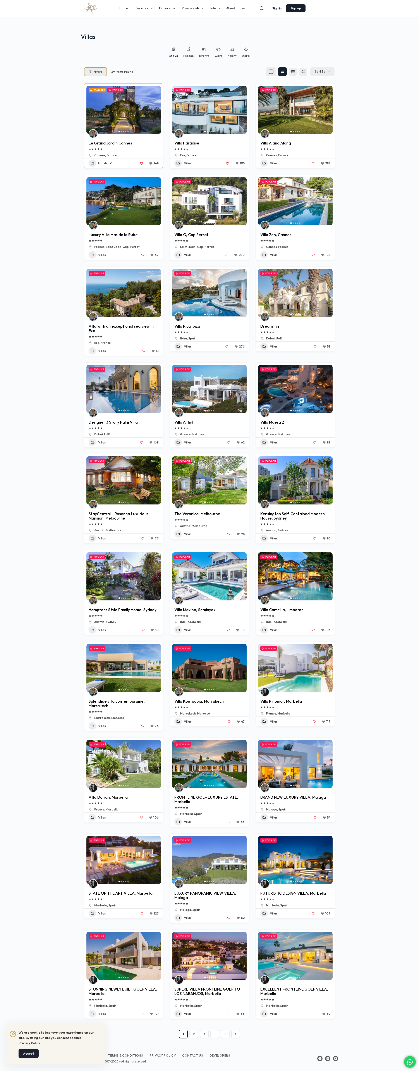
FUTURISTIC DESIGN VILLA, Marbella (293, 893)
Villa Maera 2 (272, 422)
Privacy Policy (29, 1043)
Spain (192, 338)
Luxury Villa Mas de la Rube (113, 234)
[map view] (303, 71)
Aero (246, 56)
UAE (279, 338)
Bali (182, 622)
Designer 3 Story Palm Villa (113, 422)
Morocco (117, 718)
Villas (188, 163)
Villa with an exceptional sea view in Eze (121, 328)
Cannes (99, 155)
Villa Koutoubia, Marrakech (199, 701)
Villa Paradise (186, 143)
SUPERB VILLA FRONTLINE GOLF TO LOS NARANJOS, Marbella (207, 991)
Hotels (102, 163)
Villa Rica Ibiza (187, 326)
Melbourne (113, 530)
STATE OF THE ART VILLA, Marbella (121, 893)
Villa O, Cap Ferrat (191, 234)
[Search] (261, 8)
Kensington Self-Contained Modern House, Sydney (292, 516)
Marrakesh (102, 718)
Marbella (283, 713)
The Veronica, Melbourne (197, 513)
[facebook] (320, 1058)
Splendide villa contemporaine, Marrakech (117, 703)
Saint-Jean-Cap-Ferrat (122, 247)
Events (204, 56)
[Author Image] (93, 133)
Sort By (320, 71)
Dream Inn (269, 326)
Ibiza (183, 338)
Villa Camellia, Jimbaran (282, 609)
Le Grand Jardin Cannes (110, 143)
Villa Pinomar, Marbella (281, 701)
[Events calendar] (271, 72)
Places (188, 56)
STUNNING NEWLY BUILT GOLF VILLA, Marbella (123, 991)
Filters (97, 72)
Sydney (283, 530)
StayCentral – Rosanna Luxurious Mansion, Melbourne (118, 516)
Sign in (277, 8)
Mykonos (198, 434)
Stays (173, 56)
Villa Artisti (184, 422)
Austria (99, 530)
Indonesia (194, 622)
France (111, 155)
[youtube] (335, 1058)
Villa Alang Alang (275, 143)
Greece (185, 434)
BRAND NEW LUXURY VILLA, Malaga (293, 797)
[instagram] (327, 1058)
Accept (28, 1053)
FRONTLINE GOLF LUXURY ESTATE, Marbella (206, 799)
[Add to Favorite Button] (141, 163)
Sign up (295, 8)
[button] (92, 109)
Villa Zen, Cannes (275, 234)
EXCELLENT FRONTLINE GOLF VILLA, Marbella (294, 991)
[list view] (292, 71)
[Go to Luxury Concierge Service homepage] (90, 7)
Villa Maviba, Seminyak (194, 609)
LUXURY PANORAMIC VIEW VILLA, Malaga (205, 895)
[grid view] (282, 71)
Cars (218, 56)
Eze (182, 155)
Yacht (232, 56)
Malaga (271, 809)
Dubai (270, 338)
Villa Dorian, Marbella (108, 797)
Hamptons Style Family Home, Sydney (122, 609)
